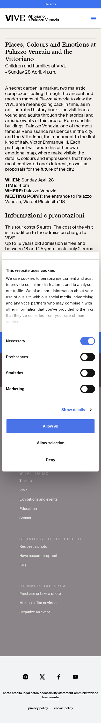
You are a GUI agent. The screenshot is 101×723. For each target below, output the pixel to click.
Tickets (50, 4)
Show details (73, 409)
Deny (50, 460)
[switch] (87, 357)
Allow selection (50, 443)
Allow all (50, 426)
